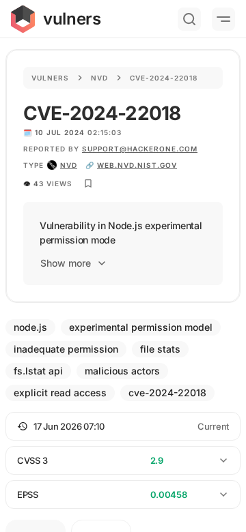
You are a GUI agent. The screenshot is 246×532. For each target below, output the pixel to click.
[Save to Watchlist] (88, 183)
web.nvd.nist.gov (137, 165)
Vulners (50, 78)
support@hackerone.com (139, 149)
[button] (123, 426)
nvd (68, 165)
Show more (65, 263)
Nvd (99, 78)
